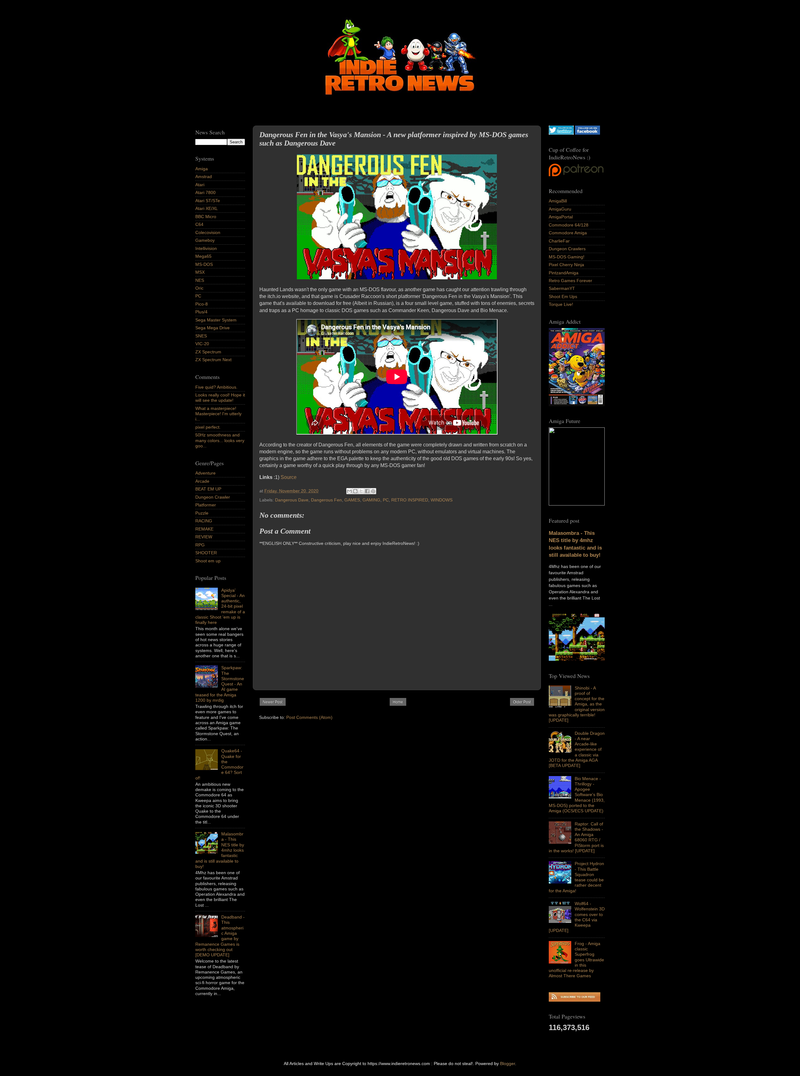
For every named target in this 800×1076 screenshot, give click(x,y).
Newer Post (272, 702)
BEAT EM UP (208, 488)
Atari (199, 184)
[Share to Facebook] (367, 491)
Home (398, 702)
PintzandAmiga (563, 272)
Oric (199, 288)
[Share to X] (361, 491)
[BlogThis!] (355, 491)
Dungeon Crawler (212, 497)
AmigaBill (558, 200)
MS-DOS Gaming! (566, 256)
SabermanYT (562, 288)
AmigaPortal (561, 216)
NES (199, 280)
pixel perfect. (208, 427)
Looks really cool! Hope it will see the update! (220, 397)
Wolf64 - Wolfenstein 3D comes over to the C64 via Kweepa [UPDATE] (577, 917)
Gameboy (205, 240)
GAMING (371, 499)
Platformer (205, 504)
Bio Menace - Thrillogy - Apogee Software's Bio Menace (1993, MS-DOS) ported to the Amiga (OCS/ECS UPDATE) (577, 795)
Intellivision (206, 248)
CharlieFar (559, 240)
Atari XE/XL (206, 208)
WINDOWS (441, 499)
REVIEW (203, 536)
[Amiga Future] (577, 404)
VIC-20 (202, 343)
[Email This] (349, 491)
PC (386, 499)
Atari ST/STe (207, 200)
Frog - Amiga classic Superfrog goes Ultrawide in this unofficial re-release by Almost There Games (576, 960)
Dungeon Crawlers (567, 248)
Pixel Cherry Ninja (566, 264)
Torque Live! (561, 304)
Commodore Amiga (568, 232)
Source (289, 477)
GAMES (352, 499)
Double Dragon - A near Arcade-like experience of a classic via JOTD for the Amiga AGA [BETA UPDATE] (577, 749)
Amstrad (203, 176)
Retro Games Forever (570, 280)
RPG (200, 544)
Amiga (201, 168)
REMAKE (204, 528)
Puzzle (201, 513)
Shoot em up (208, 560)
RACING (203, 520)
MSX (200, 272)
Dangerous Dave (291, 499)
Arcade (202, 481)
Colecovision (207, 232)
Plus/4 (201, 311)
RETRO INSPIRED (409, 499)
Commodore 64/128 (568, 224)
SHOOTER (206, 552)
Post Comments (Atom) (309, 717)
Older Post (522, 702)
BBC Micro (205, 216)
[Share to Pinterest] (373, 491)
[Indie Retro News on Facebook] (587, 133)
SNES (201, 335)
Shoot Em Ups (563, 296)
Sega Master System (216, 319)
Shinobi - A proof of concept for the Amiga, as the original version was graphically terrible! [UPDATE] (577, 704)
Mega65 (203, 256)
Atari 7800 (205, 192)
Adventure (205, 473)
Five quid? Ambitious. (216, 387)
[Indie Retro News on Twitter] (561, 133)
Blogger (507, 1063)
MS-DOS (204, 264)
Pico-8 (201, 303)
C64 (199, 224)
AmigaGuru (560, 209)
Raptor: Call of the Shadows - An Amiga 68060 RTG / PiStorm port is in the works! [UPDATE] (576, 837)
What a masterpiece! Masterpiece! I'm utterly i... (218, 414)
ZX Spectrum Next (213, 359)
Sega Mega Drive (212, 327)
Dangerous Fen (326, 499)
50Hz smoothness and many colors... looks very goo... (219, 440)
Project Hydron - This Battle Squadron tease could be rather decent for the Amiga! (576, 877)
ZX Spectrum (208, 351)
